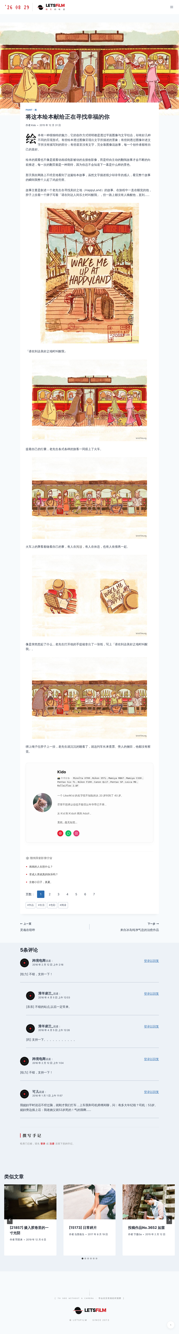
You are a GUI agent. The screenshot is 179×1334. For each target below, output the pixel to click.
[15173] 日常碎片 (83, 1228)
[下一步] (169, 1220)
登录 (43, 1143)
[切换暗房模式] (171, 1325)
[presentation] (30, 1201)
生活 (41, 905)
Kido (33, 125)
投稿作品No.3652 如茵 (146, 1228)
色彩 (52, 905)
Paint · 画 (31, 109)
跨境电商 (39, 960)
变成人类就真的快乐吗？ (43, 874)
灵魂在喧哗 (27, 927)
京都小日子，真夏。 (41, 882)
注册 (52, 1143)
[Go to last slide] (10, 1220)
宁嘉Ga (138, 1234)
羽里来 (19, 1239)
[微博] (60, 833)
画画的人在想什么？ (41, 866)
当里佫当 (79, 1234)
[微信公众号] (68, 833)
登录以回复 (151, 961)
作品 (30, 905)
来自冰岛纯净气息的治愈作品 (139, 927)
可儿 (35, 1092)
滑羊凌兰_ (45, 993)
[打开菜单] (171, 7)
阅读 (79, 546)
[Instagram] (76, 833)
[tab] (82, 1258)
